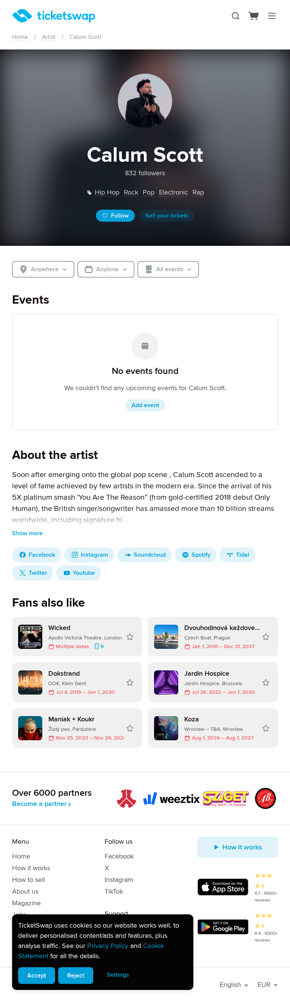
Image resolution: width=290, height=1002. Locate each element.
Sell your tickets (166, 215)
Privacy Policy (107, 946)
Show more (27, 533)
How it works (31, 868)
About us (25, 891)
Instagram (119, 879)
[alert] (102, 952)
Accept (36, 975)
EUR (264, 984)
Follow (120, 215)
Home (20, 37)
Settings (118, 975)
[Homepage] (53, 16)
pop (148, 192)
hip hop (107, 192)
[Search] (236, 16)
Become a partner (39, 804)
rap (198, 192)
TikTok (114, 891)
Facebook (119, 856)
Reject (75, 975)
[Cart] (254, 16)
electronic (173, 192)
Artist (49, 37)
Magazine (26, 903)
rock (131, 192)
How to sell (28, 879)
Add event (145, 405)
